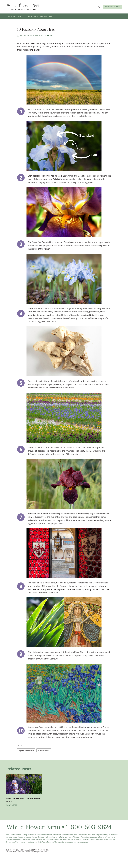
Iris (51, 36)
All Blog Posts (15, 16)
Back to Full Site (112, 7)
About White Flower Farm (40, 16)
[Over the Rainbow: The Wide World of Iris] (24, 784)
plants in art (44, 750)
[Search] (99, 7)
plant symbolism (26, 750)
